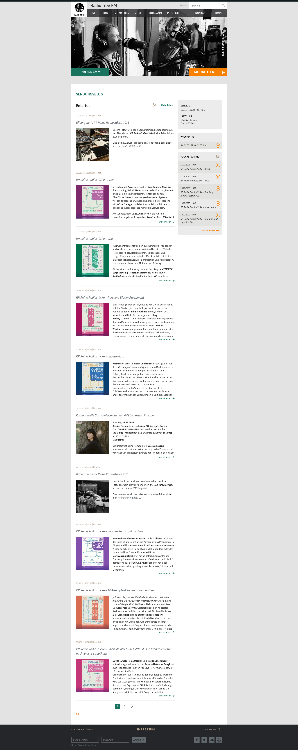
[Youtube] (219, 740)
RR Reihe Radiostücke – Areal (95, 180)
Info (94, 13)
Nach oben (210, 729)
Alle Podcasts (208, 230)
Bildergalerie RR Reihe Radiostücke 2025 (102, 122)
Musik (138, 13)
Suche (196, 5)
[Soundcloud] (211, 740)
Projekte (173, 13)
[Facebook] (197, 740)
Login (182, 5)
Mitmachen (122, 13)
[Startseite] (79, 9)
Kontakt (201, 13)
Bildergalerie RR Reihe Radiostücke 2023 (102, 474)
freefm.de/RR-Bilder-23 (129, 497)
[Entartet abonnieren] (77, 713)
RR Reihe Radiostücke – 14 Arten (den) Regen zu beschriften (115, 590)
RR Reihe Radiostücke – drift (94, 239)
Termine (217, 13)
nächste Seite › (132, 706)
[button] (208, 72)
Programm (155, 13)
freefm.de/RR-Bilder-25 (129, 146)
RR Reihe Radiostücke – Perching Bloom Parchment (110, 297)
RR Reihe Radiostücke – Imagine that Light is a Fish (109, 531)
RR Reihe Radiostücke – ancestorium (100, 356)
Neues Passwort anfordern (83, 745)
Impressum (146, 729)
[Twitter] (204, 740)
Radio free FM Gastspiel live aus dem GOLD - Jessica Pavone (115, 415)
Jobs (106, 13)
